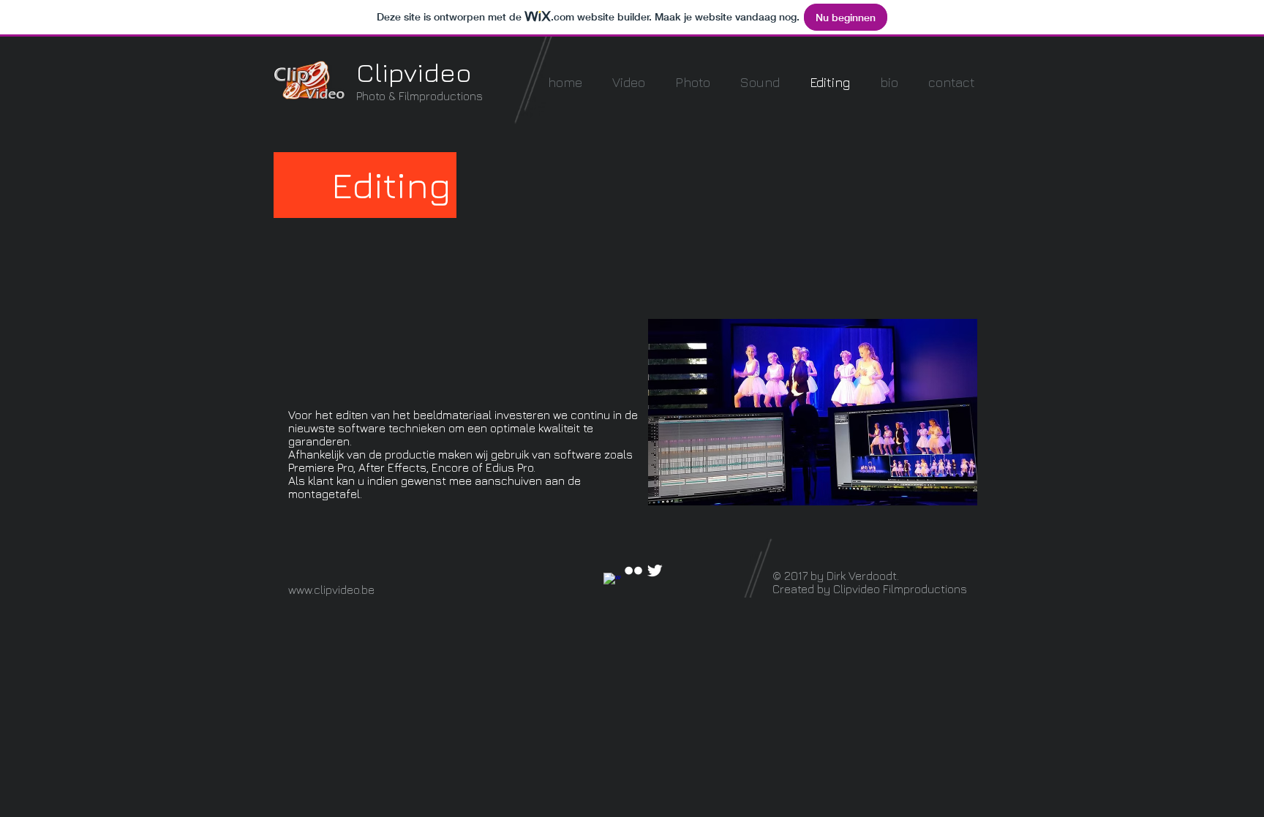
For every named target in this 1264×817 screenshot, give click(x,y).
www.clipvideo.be (331, 589)
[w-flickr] (633, 570)
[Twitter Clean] (654, 570)
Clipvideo (414, 72)
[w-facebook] (612, 581)
